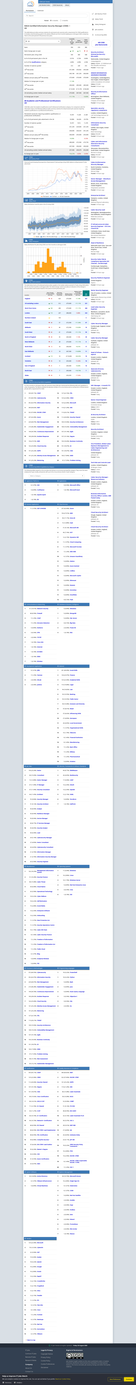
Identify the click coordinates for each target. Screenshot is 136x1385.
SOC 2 (72, 1120)
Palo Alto (40, 1305)
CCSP (38, 1111)
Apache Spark (41, 495)
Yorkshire (28, 361)
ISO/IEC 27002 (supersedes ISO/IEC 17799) (78, 1161)
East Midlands (29, 351)
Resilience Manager (43, 813)
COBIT (72, 1101)
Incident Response (43, 436)
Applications (62, 481)
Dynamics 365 (74, 537)
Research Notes (30, 1360)
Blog (38, 954)
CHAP (39, 618)
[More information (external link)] (69, 26)
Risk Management (43, 422)
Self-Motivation (42, 901)
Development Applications (34, 666)
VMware (39, 1334)
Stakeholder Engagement (45, 427)
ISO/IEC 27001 (41, 412)
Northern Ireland (30, 318)
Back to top (31, 1340)
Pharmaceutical (75, 757)
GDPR (39, 451)
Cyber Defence (41, 896)
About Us (28, 1368)
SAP (38, 1252)
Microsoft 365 (74, 527)
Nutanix (72, 585)
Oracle (39, 1271)
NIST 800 (72, 1125)
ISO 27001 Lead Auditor (44, 1144)
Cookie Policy (45, 1361)
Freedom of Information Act (46, 944)
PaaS (71, 599)
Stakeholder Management (45, 1063)
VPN (38, 632)
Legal (71, 685)
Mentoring (40, 460)
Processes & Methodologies (34, 968)
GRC (71, 407)
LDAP (71, 780)
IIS (38, 499)
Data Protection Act (43, 920)
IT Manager (40, 785)
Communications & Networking (35, 604)
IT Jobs (27, 1350)
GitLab (39, 680)
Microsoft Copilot (75, 575)
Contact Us (29, 1372)
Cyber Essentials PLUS (77, 1116)
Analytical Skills (75, 680)
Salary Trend (99, 19)
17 (86, 346)
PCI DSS (72, 1106)
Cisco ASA (40, 642)
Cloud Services (63, 504)
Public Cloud (41, 949)
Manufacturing (74, 742)
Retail (72, 709)
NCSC (71, 1096)
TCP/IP (39, 637)
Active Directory (42, 1176)
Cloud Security (41, 446)
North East (28, 370)
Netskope (40, 1319)
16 (86, 361)
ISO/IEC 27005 (74, 1156)
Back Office (73, 747)
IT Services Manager (43, 823)
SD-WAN (39, 652)
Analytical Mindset (43, 959)
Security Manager (42, 799)
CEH (38, 1154)
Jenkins (39, 685)
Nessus (72, 1234)
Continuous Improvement (45, 431)
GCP (71, 532)
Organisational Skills (76, 728)
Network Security (42, 608)
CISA (71, 451)
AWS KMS (73, 551)
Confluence (40, 490)
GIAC (38, 1164)
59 (86, 332)
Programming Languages (66, 968)
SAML (72, 794)
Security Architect (42, 804)
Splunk (39, 1262)
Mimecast (73, 580)
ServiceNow (41, 1329)
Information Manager (44, 852)
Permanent (30, 10)
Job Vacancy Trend (100, 14)
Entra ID (72, 518)
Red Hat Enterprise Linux (78, 885)
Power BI (73, 628)
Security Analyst (42, 828)
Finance (72, 675)
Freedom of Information (45, 939)
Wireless (39, 661)
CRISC (72, 398)
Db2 (71, 632)
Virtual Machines (42, 1186)
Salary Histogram (100, 24)
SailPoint (73, 804)
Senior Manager (42, 780)
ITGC (71, 1151)
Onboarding (41, 915)
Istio (71, 1214)
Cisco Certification (43, 1096)
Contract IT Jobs (30, 1354)
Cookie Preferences (48, 1364)
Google (39, 1267)
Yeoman (39, 675)
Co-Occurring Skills (101, 35)
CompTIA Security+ (43, 1140)
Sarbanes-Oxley (75, 1135)
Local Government (76, 723)
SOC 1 (72, 1167)
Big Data (72, 623)
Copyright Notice (47, 1354)
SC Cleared (40, 1106)
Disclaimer (44, 1367)
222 (86, 313)
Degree (72, 436)
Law (71, 689)
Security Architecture (76, 422)
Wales (27, 375)
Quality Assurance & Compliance (68, 1068)
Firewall (39, 613)
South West (28, 332)
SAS (38, 485)
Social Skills (73, 670)
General (61, 666)
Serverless (73, 590)
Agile (71, 431)
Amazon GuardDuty (76, 556)
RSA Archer (73, 1229)
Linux (71, 875)
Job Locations (99, 29)
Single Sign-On (74, 1181)
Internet (39, 647)
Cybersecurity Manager (44, 837)
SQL (71, 1001)
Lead (38, 833)
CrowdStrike (41, 1281)
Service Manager (42, 818)
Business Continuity (76, 441)
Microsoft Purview (76, 547)
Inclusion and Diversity (77, 704)
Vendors (28, 1238)
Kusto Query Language (77, 991)
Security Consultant (43, 789)
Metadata (73, 608)
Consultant (40, 775)
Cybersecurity (41, 398)
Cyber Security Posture (44, 935)
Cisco (38, 1310)
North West (28, 346)
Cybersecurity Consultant (45, 847)
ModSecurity (74, 775)
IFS (38, 1300)
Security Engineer (42, 861)
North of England (30, 337)
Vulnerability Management (78, 427)
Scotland (27, 356)
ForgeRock (40, 1286)
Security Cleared (75, 417)
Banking (72, 694)
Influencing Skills (75, 713)
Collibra (72, 571)
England (27, 298)
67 (86, 322)
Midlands (28, 327)
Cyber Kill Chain (42, 930)
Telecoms (73, 733)
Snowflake (73, 595)
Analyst (39, 809)
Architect (40, 794)
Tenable (39, 1295)
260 (86, 308)
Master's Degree (42, 1149)
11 (86, 351)
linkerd (72, 1219)
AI (70, 446)
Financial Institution (76, 737)
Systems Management (65, 1172)
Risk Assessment (42, 1059)
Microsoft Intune (75, 1176)
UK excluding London (32, 303)
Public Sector (74, 699)
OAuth (72, 785)
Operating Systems (64, 866)
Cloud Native (41, 887)
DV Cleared (40, 1125)
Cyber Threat (41, 882)
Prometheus (74, 1224)
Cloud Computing (75, 542)
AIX (71, 894)
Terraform (73, 799)
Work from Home (30, 308)
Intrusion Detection (43, 623)
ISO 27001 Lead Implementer (46, 1130)
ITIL (71, 393)
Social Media (41, 906)
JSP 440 (72, 1140)
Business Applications (32, 504)
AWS (38, 441)
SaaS (71, 523)
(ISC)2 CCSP (40, 1101)
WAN (38, 656)
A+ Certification (42, 1116)
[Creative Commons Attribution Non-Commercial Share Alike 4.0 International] (88, 1355)
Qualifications (36, 62)
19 (86, 327)
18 (86, 356)
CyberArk (40, 1247)
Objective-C (73, 996)
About (67, 5)
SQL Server (73, 618)
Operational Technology (44, 891)
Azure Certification (43, 1159)
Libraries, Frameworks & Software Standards (72, 766)
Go (71, 1006)
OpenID (72, 789)
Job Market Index (44, 5)
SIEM (71, 455)
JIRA (38, 670)
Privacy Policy (45, 1357)
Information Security (43, 403)
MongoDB (73, 613)
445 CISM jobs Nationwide (101, 44)
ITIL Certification (42, 1135)
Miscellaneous (30, 866)
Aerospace (73, 718)
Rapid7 (39, 1276)
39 (86, 337)
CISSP (39, 393)
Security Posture (42, 877)
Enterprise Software (43, 911)
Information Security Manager (46, 857)
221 (86, 303)
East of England (30, 366)
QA (71, 1130)
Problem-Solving (75, 460)
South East (28, 322)
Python (72, 977)
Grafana (72, 1210)
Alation (72, 561)
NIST (38, 407)
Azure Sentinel (74, 566)
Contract (40, 10)
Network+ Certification (44, 1120)
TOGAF (72, 412)
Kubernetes (73, 1186)
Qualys (39, 1257)
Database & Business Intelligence (69, 604)
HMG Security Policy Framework (76, 1145)
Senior (39, 770)
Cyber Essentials (75, 1092)
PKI (38, 963)
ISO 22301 (73, 1111)
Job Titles (29, 766)
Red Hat (39, 1324)
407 (86, 298)
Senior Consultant (43, 842)
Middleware (73, 770)
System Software (31, 1172)
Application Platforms (32, 481)
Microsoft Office (75, 485)
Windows (73, 870)
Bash (71, 982)
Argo (71, 1205)
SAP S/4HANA (41, 508)
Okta (38, 1291)
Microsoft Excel (75, 490)
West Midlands (29, 342)
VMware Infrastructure (44, 1181)
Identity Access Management (46, 455)
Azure (39, 417)
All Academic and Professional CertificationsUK (42, 102)
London (27, 313)
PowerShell (73, 972)
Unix (71, 890)
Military (72, 752)
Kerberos (40, 628)
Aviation (72, 761)
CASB (71, 1190)
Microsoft (73, 403)
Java (71, 987)
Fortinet (39, 1315)
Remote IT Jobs (30, 1357)
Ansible (72, 1200)
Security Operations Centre (45, 925)
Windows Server (75, 880)
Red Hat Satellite (75, 1195)
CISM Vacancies (57, 5)
